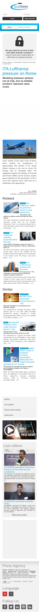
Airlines (10, 62)
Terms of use (6, 583)
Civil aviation (17, 62)
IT (11, 594)
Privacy (30, 581)
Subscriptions (17, 581)
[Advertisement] (19, 117)
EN (5, 594)
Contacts (24, 581)
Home (4, 62)
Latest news (7, 64)
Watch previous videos (19, 515)
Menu (9, 27)
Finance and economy (29, 62)
